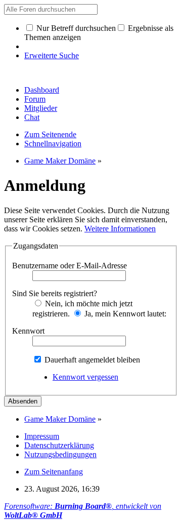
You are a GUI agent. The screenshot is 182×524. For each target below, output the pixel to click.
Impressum (41, 436)
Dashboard (41, 90)
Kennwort (28, 331)
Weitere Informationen (120, 228)
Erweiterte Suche (51, 55)
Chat (31, 117)
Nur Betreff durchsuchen (75, 28)
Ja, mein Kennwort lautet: (124, 313)
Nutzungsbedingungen (60, 454)
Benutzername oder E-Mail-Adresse (69, 265)
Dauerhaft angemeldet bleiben (91, 359)
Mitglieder (40, 108)
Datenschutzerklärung (59, 445)
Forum (35, 99)
